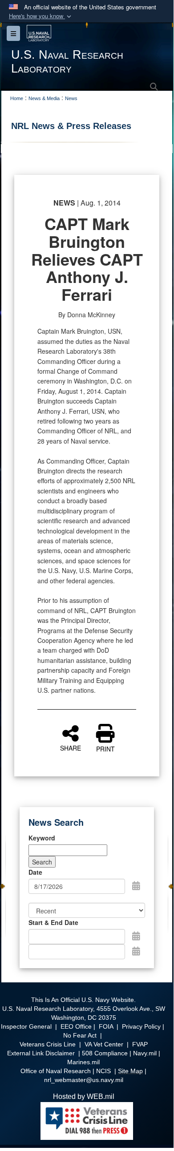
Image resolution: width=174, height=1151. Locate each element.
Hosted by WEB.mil (83, 1096)
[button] (41, 16)
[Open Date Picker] (136, 885)
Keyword (41, 837)
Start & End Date (53, 922)
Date (35, 872)
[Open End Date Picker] (136, 951)
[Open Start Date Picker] (136, 935)
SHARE (70, 747)
